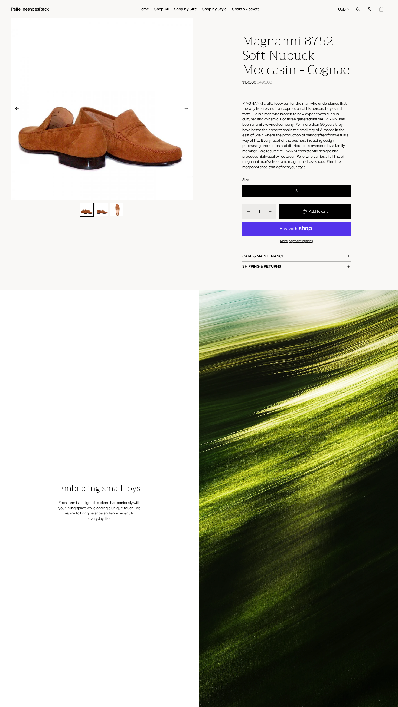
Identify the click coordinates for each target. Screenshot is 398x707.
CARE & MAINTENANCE (263, 256)
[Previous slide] (15, 109)
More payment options (296, 241)
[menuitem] (144, 9)
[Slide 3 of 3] (116, 209)
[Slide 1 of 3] (86, 209)
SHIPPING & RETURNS (261, 266)
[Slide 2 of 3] (101, 209)
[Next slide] (188, 109)
